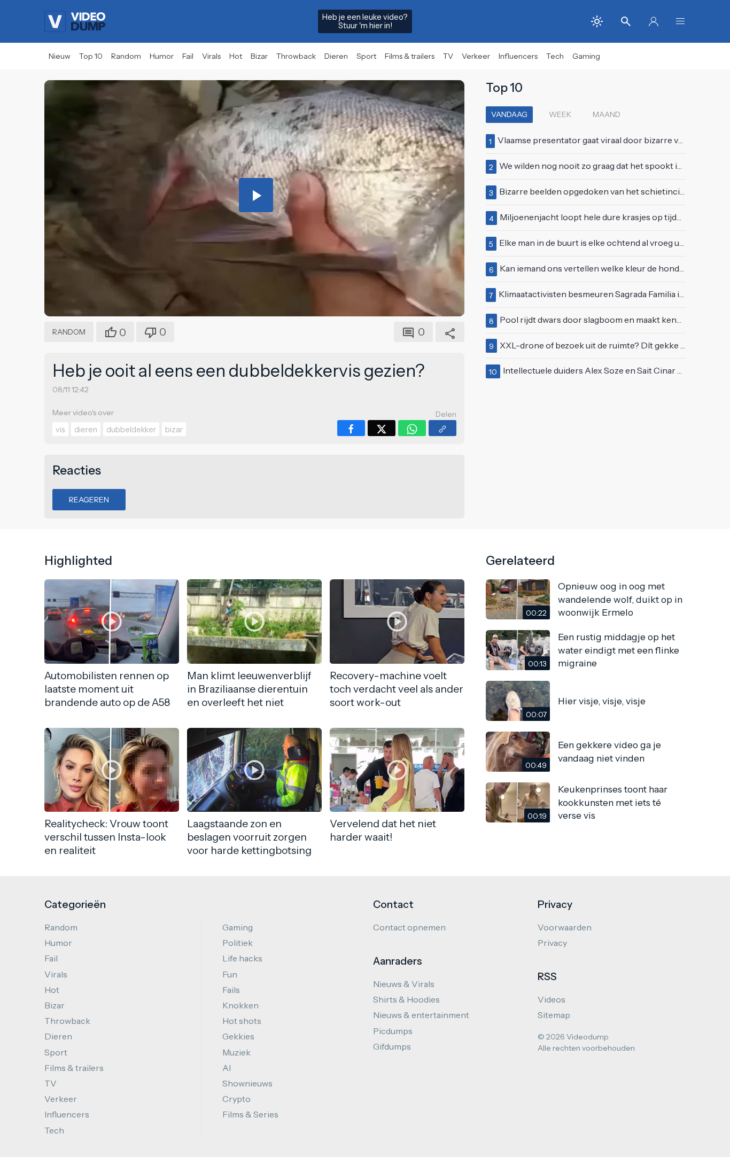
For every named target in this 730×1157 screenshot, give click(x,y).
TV (448, 56)
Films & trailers (409, 56)
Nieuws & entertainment (421, 1015)
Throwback (296, 56)
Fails (231, 989)
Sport (366, 56)
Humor (162, 56)
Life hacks (242, 958)
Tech (555, 56)
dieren (85, 429)
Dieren (336, 56)
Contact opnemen (409, 927)
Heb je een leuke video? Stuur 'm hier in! (365, 21)
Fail (187, 56)
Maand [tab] (606, 114)
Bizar (259, 56)
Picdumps (393, 1031)
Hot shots (241, 1020)
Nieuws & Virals (403, 984)
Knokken (240, 1005)
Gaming (586, 56)
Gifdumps (392, 1046)
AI (226, 1067)
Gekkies (238, 1036)
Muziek (236, 1052)
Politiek (237, 942)
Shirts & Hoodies (406, 999)
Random (126, 56)
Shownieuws (247, 1083)
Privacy (552, 942)
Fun (229, 974)
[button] (680, 21)
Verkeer (476, 56)
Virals (211, 56)
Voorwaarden (565, 927)
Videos (551, 999)
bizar (174, 429)
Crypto (236, 1098)
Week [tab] (560, 114)
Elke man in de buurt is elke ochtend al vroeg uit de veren (609, 242)
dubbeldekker (131, 429)
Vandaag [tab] (509, 114)
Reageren (89, 499)
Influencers (518, 56)
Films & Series (250, 1114)
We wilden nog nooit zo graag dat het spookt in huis (600, 165)
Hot (235, 56)
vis (60, 429)
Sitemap (554, 1015)
